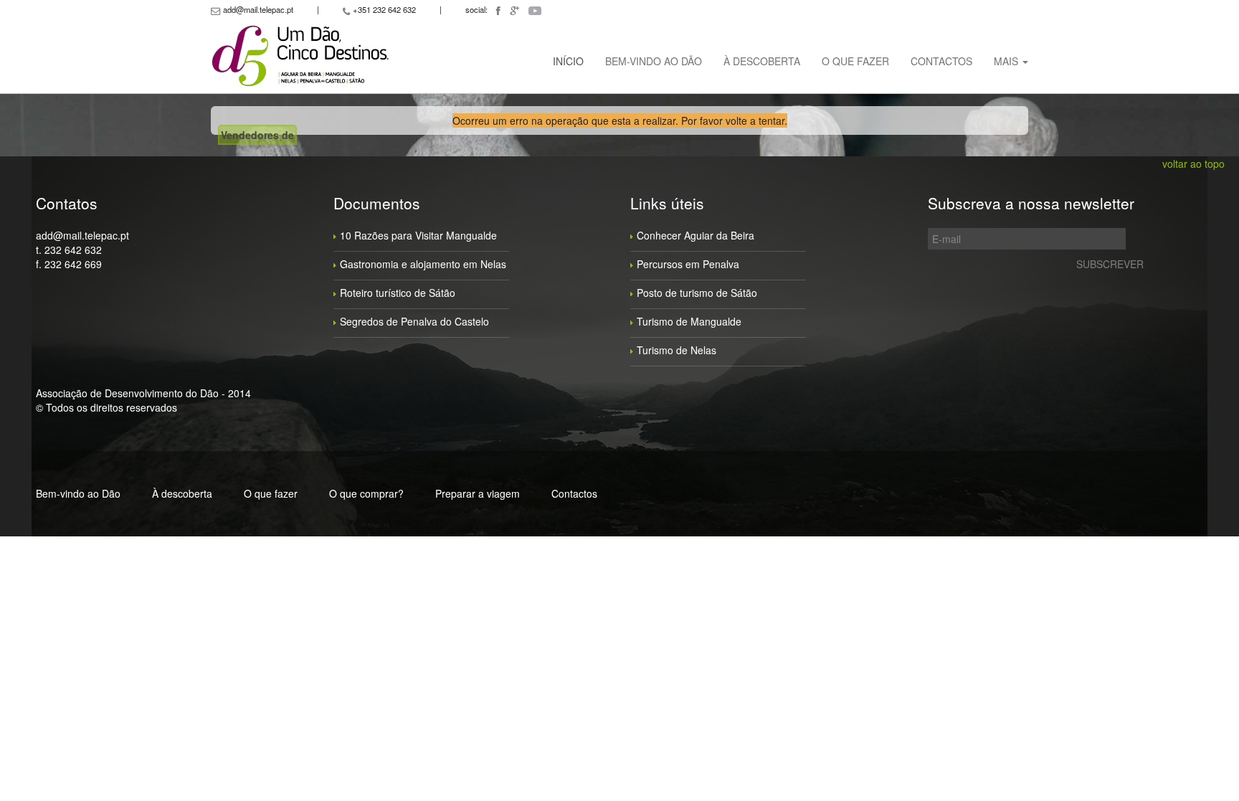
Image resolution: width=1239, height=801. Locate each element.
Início (568, 61)
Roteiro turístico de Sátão (397, 292)
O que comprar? (366, 493)
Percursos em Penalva (688, 264)
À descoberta (761, 61)
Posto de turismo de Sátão (697, 292)
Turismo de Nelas (676, 350)
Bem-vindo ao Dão (653, 61)
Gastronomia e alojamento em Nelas (423, 264)
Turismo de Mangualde (689, 321)
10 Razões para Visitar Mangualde (418, 235)
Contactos (941, 61)
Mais (1007, 61)
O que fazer (855, 61)
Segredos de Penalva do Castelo (414, 321)
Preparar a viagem (477, 493)
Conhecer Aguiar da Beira (695, 235)
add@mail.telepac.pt (82, 235)
